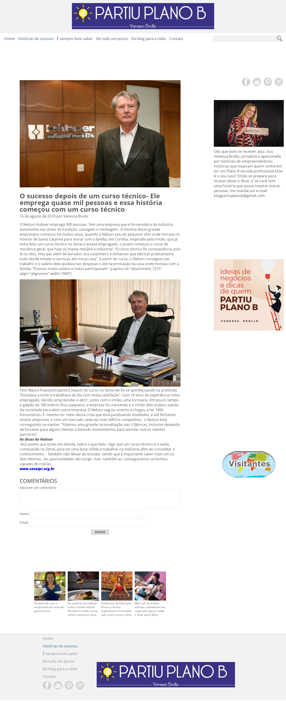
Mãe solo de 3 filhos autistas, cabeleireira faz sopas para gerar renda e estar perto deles (150, 609)
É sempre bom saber (75, 38)
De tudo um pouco (112, 38)
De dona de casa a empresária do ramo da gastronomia (49, 607)
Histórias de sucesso (36, 38)
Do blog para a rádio (148, 38)
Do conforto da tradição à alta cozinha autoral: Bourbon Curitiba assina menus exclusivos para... (83, 609)
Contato (176, 38)
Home (9, 38)
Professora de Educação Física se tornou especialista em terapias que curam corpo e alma (116, 609)
